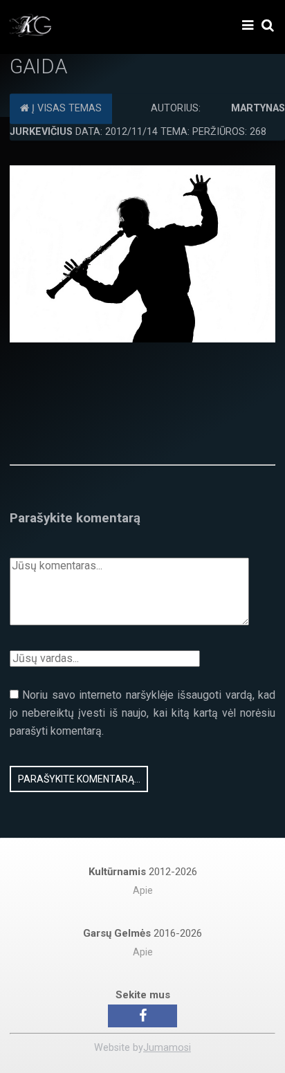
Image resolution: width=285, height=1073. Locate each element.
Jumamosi (167, 1048)
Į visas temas (65, 108)
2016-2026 (142, 933)
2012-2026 (143, 871)
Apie (143, 891)
